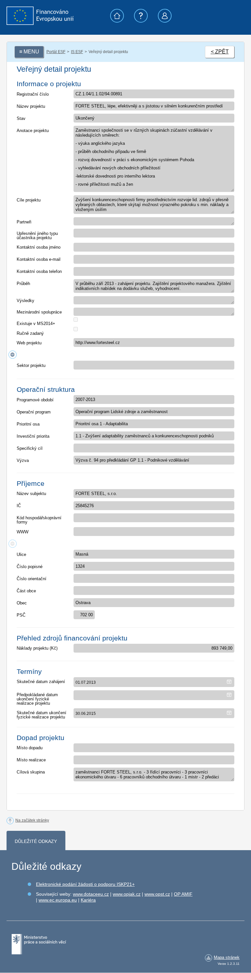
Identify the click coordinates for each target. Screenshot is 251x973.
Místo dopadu (29, 748)
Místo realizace (31, 760)
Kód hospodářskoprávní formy (39, 520)
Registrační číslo (33, 94)
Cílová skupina (31, 772)
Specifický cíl (29, 448)
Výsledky (25, 300)
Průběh (23, 283)
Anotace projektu (33, 130)
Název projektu (31, 106)
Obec (22, 603)
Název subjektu (31, 493)
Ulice (21, 554)
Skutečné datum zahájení (41, 681)
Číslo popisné (29, 566)
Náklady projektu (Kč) (37, 648)
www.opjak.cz (127, 894)
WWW (22, 532)
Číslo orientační (31, 579)
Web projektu (29, 343)
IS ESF (77, 51)
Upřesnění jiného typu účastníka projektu (37, 235)
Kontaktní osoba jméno (38, 247)
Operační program (34, 412)
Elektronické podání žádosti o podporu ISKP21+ (85, 884)
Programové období (35, 400)
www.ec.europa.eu (58, 900)
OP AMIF (183, 894)
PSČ (21, 615)
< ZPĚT (220, 51)
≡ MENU (29, 51)
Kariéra (88, 900)
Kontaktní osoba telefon (39, 271)
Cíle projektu (29, 200)
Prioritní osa (28, 424)
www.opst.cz (157, 894)
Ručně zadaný (30, 333)
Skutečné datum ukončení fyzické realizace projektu (41, 715)
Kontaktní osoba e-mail (38, 259)
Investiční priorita (33, 436)
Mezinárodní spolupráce (39, 312)
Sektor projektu (31, 365)
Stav (21, 118)
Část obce (26, 591)
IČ (19, 506)
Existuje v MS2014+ (36, 323)
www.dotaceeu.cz (91, 894)
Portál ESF (55, 51)
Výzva (23, 460)
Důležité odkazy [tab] (36, 841)
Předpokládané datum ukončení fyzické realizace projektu (37, 699)
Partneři (24, 222)
